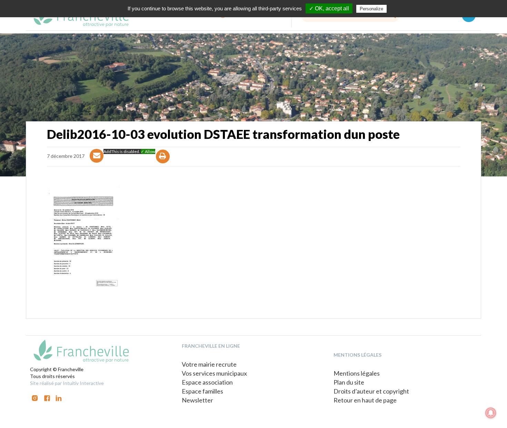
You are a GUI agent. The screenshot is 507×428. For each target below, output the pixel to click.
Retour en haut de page (365, 400)
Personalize (371, 8)
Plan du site (349, 382)
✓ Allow (148, 151)
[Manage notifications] (490, 412)
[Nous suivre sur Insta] (35, 397)
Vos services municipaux (214, 373)
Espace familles (202, 391)
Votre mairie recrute (209, 364)
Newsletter (197, 400)
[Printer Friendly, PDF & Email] (163, 162)
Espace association (207, 382)
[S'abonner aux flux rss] (47, 397)
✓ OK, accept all (329, 8)
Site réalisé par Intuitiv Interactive (67, 383)
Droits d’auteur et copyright (371, 391)
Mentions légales (357, 373)
